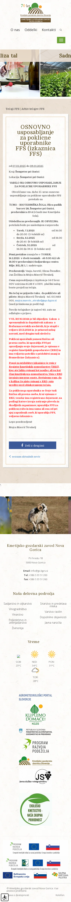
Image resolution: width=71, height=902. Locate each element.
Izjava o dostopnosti (18, 895)
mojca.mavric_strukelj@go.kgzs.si (36, 300)
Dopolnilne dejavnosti (53, 617)
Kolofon (60, 895)
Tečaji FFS (12, 108)
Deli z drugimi (34, 445)
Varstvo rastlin (53, 611)
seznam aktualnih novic (25, 456)
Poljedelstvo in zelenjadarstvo (18, 621)
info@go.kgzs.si (35, 570)
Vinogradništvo (18, 609)
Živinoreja (17, 628)
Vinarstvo (17, 614)
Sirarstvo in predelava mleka (53, 605)
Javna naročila (53, 622)
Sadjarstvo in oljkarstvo (18, 603)
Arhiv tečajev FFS (32, 108)
